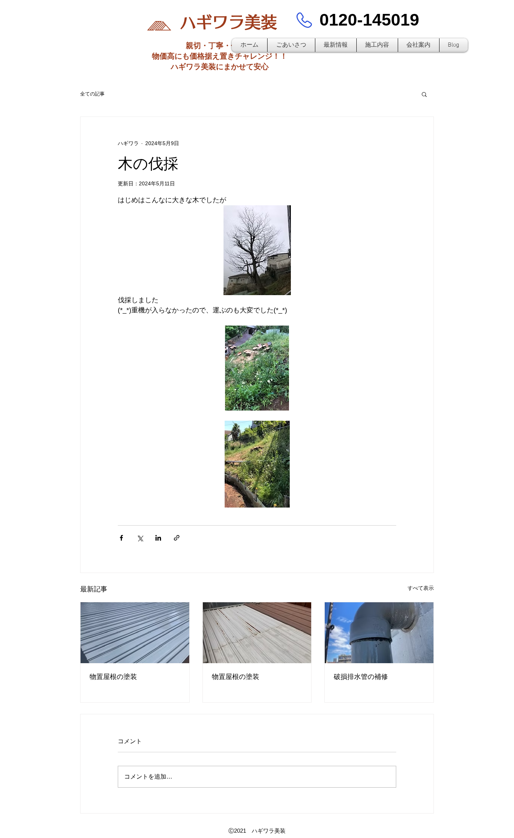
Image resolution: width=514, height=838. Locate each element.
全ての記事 (92, 94)
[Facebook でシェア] (121, 537)
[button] (424, 94)
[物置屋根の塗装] (135, 632)
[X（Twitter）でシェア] (139, 537)
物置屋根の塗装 (113, 676)
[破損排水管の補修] (379, 632)
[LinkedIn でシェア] (158, 537)
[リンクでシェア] (176, 537)
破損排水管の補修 (361, 676)
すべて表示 (421, 588)
